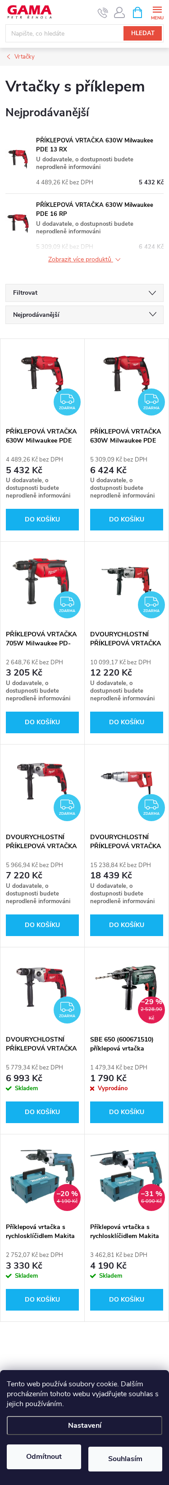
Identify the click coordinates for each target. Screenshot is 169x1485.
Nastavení (84, 1425)
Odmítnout (44, 1457)
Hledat (143, 33)
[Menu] (157, 12)
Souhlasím (125, 1459)
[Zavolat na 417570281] (103, 12)
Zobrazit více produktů (80, 260)
